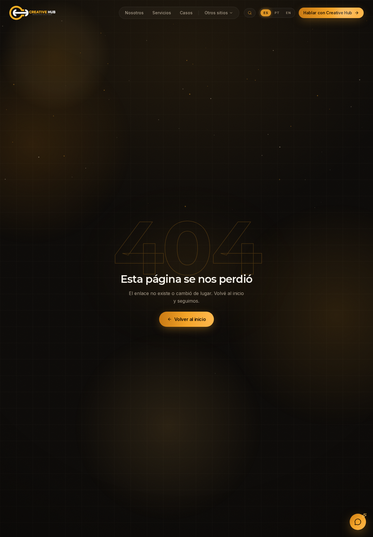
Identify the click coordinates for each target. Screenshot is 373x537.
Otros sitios (216, 12)
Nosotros (134, 12)
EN (288, 13)
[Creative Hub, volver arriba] (32, 13)
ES (265, 13)
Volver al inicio (190, 319)
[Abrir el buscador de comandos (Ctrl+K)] (250, 12)
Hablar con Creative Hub (327, 12)
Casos (186, 12)
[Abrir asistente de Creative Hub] (358, 522)
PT (277, 13)
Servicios (161, 12)
